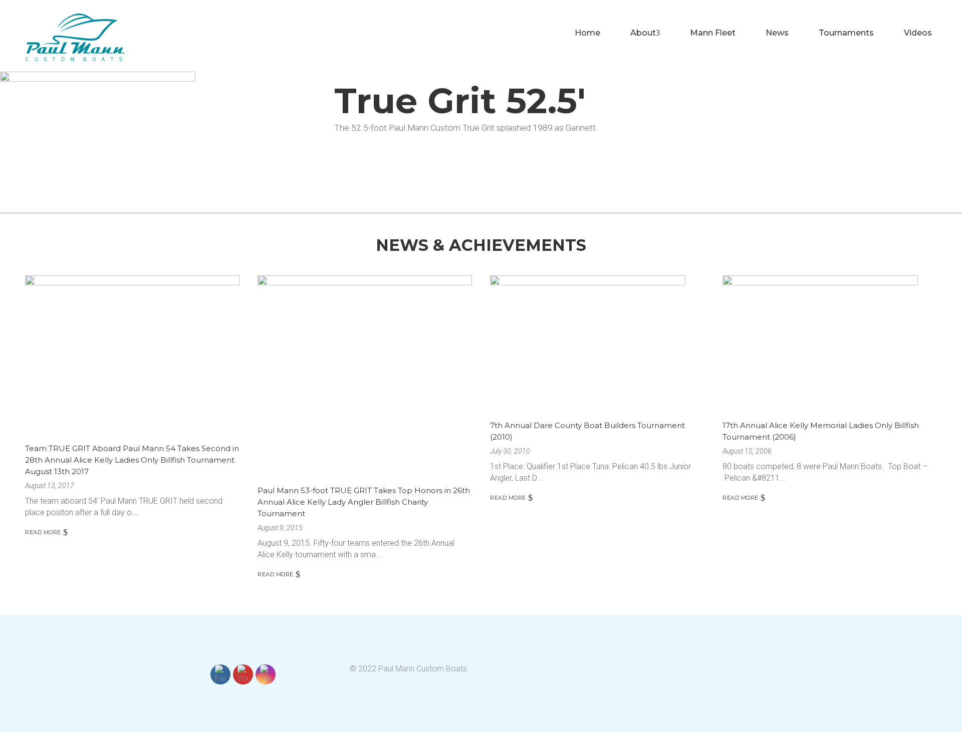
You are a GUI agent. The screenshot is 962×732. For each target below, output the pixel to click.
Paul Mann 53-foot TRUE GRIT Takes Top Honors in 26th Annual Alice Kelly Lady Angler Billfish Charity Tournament (364, 502)
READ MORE (43, 532)
